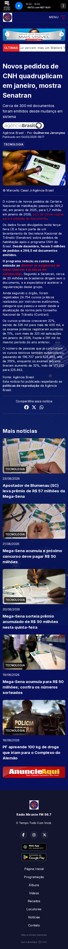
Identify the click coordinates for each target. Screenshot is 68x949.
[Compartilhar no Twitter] (34, 408)
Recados (34, 901)
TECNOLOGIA (13, 144)
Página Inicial (34, 869)
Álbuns (34, 885)
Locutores (33, 909)
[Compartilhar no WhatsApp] (41, 408)
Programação (34, 877)
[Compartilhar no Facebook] (26, 408)
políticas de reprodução (21, 386)
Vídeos (34, 893)
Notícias (34, 917)
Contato (34, 925)
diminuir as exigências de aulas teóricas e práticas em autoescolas (31, 270)
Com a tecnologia (29, 942)
